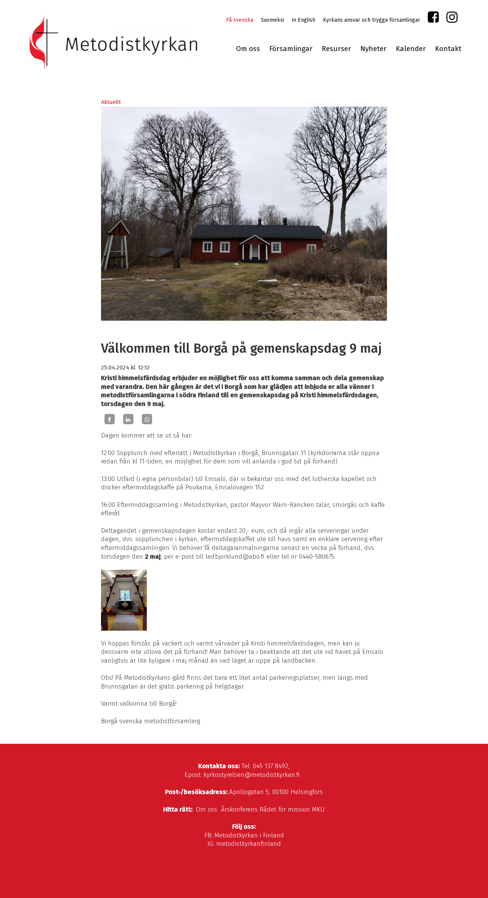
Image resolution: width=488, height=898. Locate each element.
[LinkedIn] (128, 419)
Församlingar (291, 49)
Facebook (433, 18)
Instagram (452, 18)
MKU (318, 809)
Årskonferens (239, 809)
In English (303, 20)
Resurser (336, 49)
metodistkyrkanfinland (248, 844)
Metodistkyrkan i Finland (249, 835)
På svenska (239, 20)
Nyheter (373, 49)
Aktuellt (111, 102)
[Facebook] (109, 419)
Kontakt (448, 49)
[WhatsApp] (147, 419)
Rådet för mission (285, 809)
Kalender (411, 49)
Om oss (248, 49)
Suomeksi (272, 20)
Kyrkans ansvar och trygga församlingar (371, 20)
